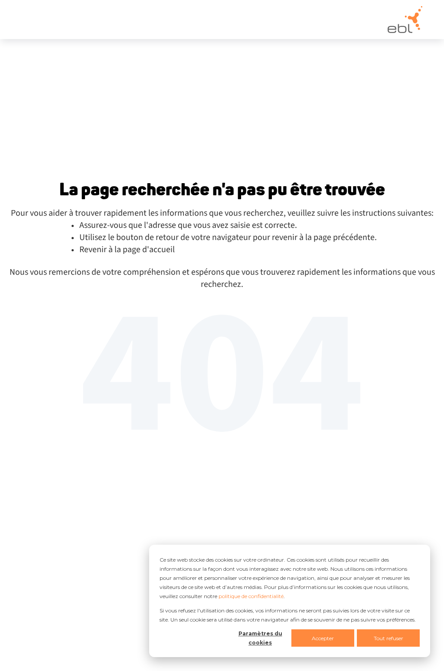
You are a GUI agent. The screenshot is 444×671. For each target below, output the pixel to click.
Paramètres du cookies (260, 638)
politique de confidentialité (251, 596)
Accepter (323, 638)
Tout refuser (388, 638)
